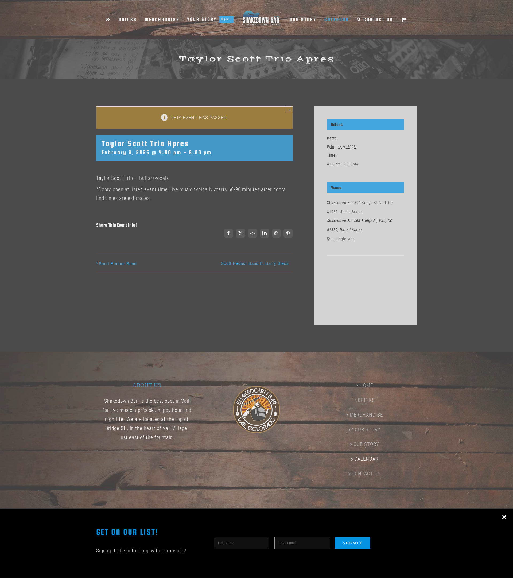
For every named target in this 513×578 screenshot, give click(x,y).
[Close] (504, 517)
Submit (353, 542)
